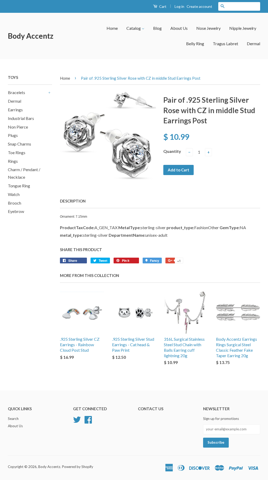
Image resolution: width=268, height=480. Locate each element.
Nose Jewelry (208, 28)
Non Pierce (18, 126)
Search (13, 419)
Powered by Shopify (77, 467)
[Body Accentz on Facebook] (88, 419)
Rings (13, 161)
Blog (157, 28)
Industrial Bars (21, 118)
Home (112, 28)
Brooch (14, 202)
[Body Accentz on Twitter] (77, 419)
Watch (14, 194)
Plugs (13, 135)
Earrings (15, 109)
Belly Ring (195, 43)
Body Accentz (30, 35)
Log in (179, 6)
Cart (162, 6)
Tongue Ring (19, 185)
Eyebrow (16, 211)
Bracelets (16, 92)
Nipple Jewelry (242, 28)
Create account (199, 6)
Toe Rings (16, 152)
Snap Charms (19, 143)
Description (73, 201)
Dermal (253, 43)
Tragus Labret (225, 43)
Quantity (172, 151)
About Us (179, 28)
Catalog (134, 28)
